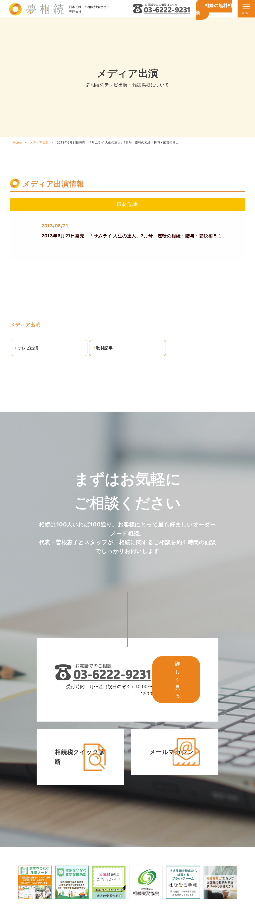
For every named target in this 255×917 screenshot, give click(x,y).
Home (17, 142)
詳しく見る (177, 680)
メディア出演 (39, 142)
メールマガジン (171, 752)
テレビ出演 (28, 347)
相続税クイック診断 (80, 756)
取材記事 (104, 347)
